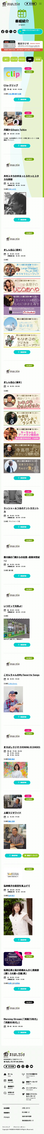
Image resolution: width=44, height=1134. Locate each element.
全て (6, 59)
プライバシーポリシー (19, 1127)
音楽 (29, 59)
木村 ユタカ (12, 189)
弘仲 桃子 (11, 896)
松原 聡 (17, 983)
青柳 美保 (11, 759)
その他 (38, 59)
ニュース (14, 59)
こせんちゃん (12, 684)
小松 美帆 (11, 94)
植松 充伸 (11, 821)
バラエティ (22, 59)
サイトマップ (6, 1127)
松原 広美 (11, 983)
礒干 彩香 (18, 94)
